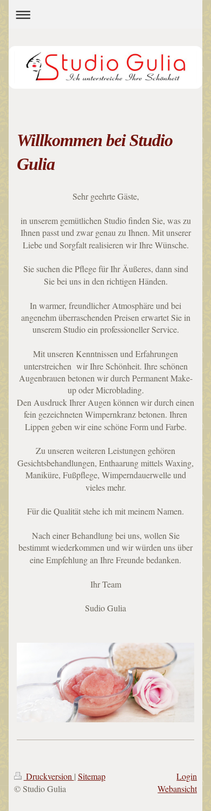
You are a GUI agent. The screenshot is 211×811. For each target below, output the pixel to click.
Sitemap (92, 776)
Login (186, 776)
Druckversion (49, 776)
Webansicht (177, 788)
